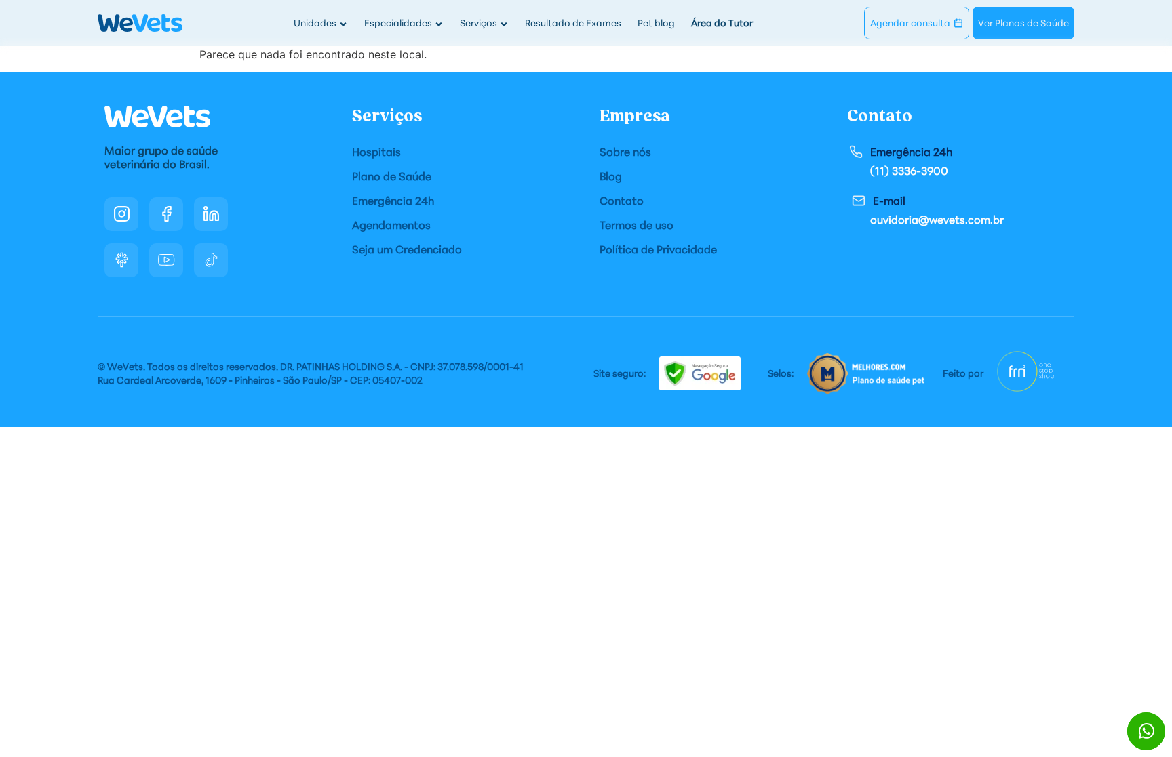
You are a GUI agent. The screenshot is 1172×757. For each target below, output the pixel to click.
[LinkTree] (121, 260)
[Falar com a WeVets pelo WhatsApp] (1146, 731)
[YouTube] (166, 260)
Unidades (315, 22)
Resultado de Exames (573, 22)
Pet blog (656, 22)
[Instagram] (121, 214)
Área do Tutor (722, 22)
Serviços (478, 22)
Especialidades (398, 22)
